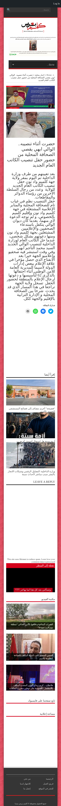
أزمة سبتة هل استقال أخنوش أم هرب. (35, 441)
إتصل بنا (27, 788)
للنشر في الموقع (46, 788)
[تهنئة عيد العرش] (30, 108)
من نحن (27, 779)
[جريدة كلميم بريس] (33, 30)
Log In (56, 3)
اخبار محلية (39, 75)
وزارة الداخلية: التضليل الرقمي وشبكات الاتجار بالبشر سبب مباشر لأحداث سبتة (31, 473)
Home (49, 75)
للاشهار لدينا (25, 783)
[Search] (8, 9)
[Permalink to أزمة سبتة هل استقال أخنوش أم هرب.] (30, 437)
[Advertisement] (30, 738)
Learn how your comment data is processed (43, 560)
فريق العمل (48, 783)
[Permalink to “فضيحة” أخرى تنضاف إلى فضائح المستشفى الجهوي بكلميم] (30, 404)
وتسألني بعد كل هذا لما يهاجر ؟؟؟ (33, 589)
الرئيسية (49, 779)
